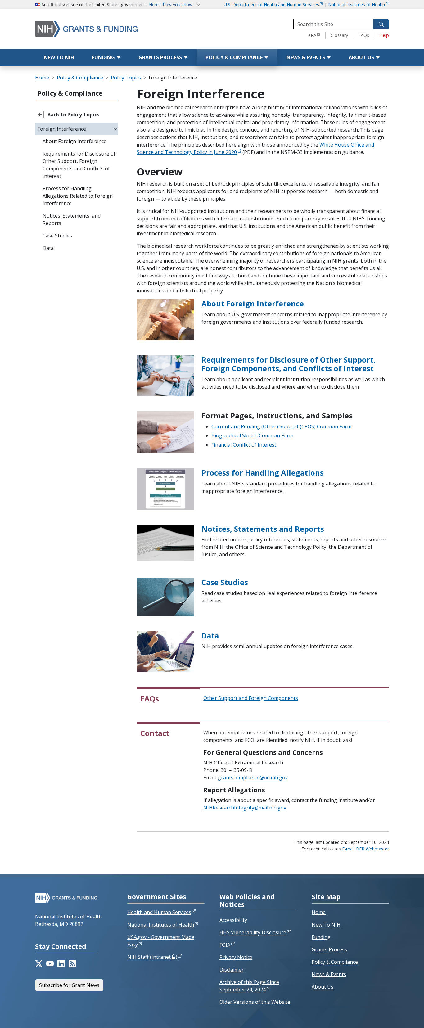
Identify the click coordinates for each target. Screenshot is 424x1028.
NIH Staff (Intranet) (152, 957)
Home (42, 77)
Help (384, 35)
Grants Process (160, 57)
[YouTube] (50, 963)
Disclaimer (231, 969)
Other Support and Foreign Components (250, 698)
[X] (39, 963)
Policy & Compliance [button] (70, 93)
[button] (76, 114)
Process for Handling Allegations (262, 472)
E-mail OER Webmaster (365, 849)
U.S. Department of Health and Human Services (271, 4)
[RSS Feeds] (72, 963)
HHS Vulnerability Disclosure (252, 932)
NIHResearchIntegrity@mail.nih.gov (244, 807)
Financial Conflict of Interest (243, 444)
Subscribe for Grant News (69, 985)
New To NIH (326, 924)
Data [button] (48, 248)
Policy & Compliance (234, 57)
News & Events (306, 57)
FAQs (363, 35)
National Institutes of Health (356, 4)
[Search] (381, 24)
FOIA (224, 944)
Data (210, 635)
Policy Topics (126, 77)
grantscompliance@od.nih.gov (253, 777)
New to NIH (59, 57)
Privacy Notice (235, 957)
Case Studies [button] (57, 235)
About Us (362, 57)
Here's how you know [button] (171, 4)
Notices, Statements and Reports (262, 529)
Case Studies (224, 582)
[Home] (98, 29)
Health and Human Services (159, 912)
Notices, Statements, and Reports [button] (72, 219)
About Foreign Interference (252, 303)
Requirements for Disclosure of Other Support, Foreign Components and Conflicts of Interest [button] (79, 164)
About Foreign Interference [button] (74, 141)
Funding (104, 57)
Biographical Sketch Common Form (252, 435)
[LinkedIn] (61, 963)
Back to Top (396, 1015)
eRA (312, 35)
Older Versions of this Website (254, 1002)
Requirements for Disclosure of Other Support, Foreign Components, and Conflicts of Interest (288, 364)
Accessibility (233, 920)
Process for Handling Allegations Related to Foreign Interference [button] (78, 196)
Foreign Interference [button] (62, 128)
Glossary (339, 35)
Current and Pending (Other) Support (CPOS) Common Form (281, 426)
